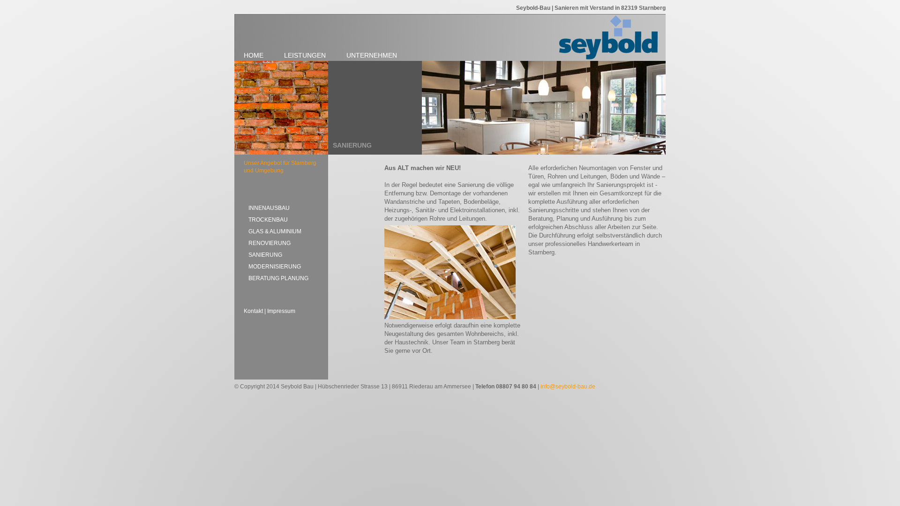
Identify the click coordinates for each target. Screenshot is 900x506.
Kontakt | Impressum (269, 311)
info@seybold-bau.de (567, 386)
